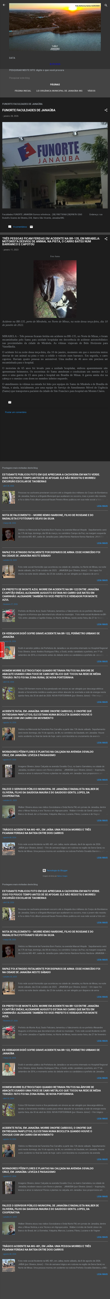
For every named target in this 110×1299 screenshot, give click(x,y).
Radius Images (62, 876)
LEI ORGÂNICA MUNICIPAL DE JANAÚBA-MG (59, 91)
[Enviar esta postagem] (31, 228)
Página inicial (23, 91)
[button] (106, 110)
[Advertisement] (55, 436)
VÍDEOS (91, 91)
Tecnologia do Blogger (57, 870)
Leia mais (102, 506)
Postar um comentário (15, 412)
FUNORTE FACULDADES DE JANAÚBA (28, 110)
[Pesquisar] (106, 5)
